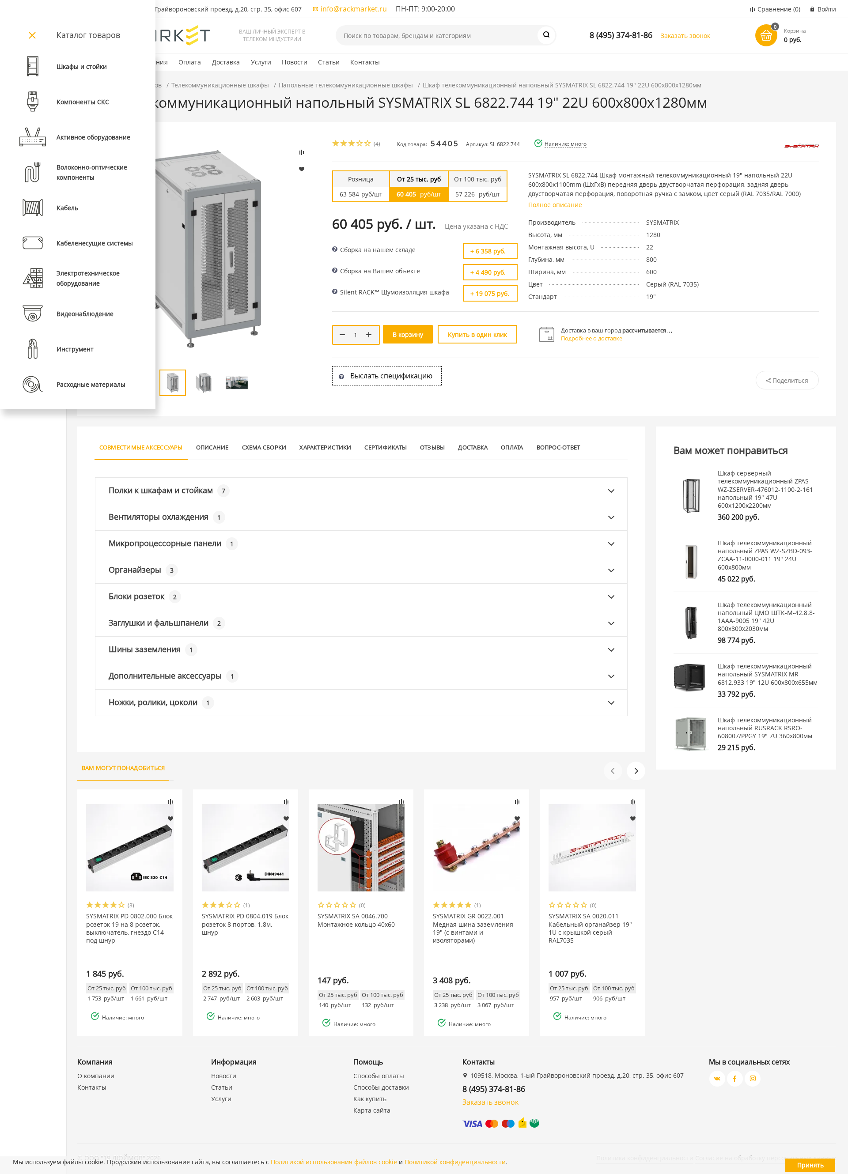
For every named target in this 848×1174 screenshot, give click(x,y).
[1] (336, 144)
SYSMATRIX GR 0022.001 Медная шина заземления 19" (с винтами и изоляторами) (473, 928)
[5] (368, 144)
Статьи (329, 62)
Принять (810, 1165)
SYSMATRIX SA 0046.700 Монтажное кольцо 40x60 (356, 920)
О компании (95, 1076)
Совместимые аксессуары (141, 447)
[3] (352, 144)
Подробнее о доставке (591, 338)
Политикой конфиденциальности (455, 1162)
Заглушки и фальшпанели (165, 622)
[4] (360, 144)
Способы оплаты (378, 1076)
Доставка (226, 62)
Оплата (189, 62)
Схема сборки (264, 447)
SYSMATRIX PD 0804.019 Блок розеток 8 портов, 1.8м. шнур (245, 924)
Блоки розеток (143, 596)
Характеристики (325, 447)
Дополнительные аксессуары (171, 675)
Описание (212, 447)
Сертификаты (385, 447)
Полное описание (555, 204)
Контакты (365, 62)
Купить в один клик (477, 334)
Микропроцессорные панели (171, 543)
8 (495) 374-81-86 (621, 35)
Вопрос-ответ (558, 447)
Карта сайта (371, 1110)
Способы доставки (381, 1087)
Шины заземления (151, 649)
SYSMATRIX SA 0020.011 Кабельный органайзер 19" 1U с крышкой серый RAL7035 (590, 928)
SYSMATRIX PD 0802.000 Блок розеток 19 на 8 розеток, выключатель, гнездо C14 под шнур (129, 928)
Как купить (369, 1099)
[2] (344, 144)
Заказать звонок (685, 35)
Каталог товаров (88, 35)
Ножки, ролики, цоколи (159, 702)
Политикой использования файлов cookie (334, 1162)
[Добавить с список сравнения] (170, 802)
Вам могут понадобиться (123, 768)
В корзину (408, 334)
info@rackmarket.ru (354, 9)
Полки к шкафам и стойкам (167, 490)
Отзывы (432, 447)
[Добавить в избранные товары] (170, 818)
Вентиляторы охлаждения (165, 516)
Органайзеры (141, 569)
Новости (294, 62)
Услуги (261, 62)
